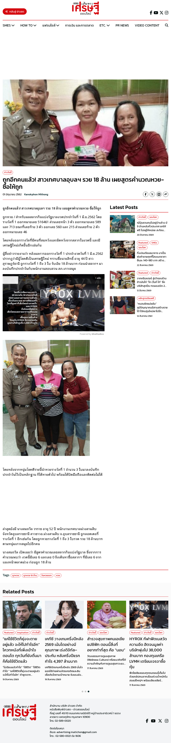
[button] (82, 691)
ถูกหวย (15, 575)
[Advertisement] (85, 54)
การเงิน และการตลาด (79, 25)
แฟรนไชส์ (48, 25)
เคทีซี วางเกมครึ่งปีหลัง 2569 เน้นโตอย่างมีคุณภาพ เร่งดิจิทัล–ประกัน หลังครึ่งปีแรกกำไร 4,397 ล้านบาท (64, 650)
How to (26, 25)
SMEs (7, 25)
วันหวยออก (46, 575)
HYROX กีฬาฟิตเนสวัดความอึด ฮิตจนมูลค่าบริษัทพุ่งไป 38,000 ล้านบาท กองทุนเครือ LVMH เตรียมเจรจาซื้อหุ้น (148, 653)
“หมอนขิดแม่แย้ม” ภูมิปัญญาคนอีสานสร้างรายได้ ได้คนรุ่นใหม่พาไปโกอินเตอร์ (152, 309)
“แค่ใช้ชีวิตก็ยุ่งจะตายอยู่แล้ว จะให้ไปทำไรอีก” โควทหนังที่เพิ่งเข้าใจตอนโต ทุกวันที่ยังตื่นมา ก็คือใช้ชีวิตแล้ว (22, 650)
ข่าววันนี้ (8, 172)
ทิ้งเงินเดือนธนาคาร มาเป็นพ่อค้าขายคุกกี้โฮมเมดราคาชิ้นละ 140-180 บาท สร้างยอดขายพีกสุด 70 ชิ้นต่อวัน (152, 258)
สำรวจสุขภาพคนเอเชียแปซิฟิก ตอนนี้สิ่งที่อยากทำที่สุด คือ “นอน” (106, 644)
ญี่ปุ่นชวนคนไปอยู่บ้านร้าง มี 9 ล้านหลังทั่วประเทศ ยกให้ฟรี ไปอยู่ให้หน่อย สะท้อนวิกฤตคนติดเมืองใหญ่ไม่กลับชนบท (152, 230)
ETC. (103, 25)
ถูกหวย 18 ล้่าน (30, 575)
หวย (58, 575)
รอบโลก (153, 217)
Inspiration (23, 632)
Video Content (147, 25)
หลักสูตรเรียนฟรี (146, 298)
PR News (122, 25)
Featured (143, 242)
